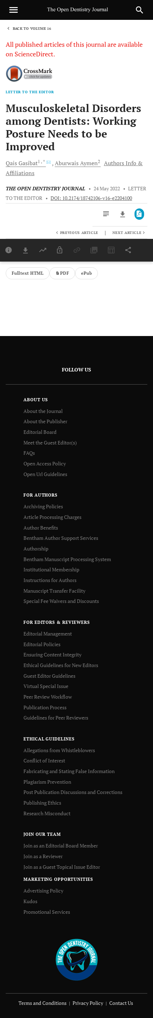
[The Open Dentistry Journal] (76, 959)
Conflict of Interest (44, 760)
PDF (64, 273)
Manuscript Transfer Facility (54, 590)
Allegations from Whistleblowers (59, 750)
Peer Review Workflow (47, 696)
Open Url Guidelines (45, 474)
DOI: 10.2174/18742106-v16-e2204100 (91, 198)
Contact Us (121, 1003)
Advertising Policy (43, 890)
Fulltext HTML (27, 273)
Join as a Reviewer (43, 856)
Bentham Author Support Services (60, 538)
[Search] (139, 10)
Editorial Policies (41, 644)
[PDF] (139, 214)
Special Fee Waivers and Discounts (61, 601)
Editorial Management (47, 633)
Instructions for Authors (49, 580)
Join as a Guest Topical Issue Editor (61, 866)
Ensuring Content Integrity (52, 654)
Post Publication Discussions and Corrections (72, 792)
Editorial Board (40, 432)
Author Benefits (40, 527)
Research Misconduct (46, 813)
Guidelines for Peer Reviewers (55, 717)
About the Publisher (45, 421)
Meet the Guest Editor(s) (50, 442)
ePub (86, 273)
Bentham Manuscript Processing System (67, 559)
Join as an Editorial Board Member (60, 845)
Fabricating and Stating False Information (69, 771)
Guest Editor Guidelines (49, 675)
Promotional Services (46, 911)
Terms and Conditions (43, 1003)
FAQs (29, 452)
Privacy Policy (88, 1003)
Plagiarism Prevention (47, 781)
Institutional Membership (51, 569)
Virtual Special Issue (45, 686)
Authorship (35, 548)
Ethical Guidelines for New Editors (60, 665)
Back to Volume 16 (32, 28)
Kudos (30, 901)
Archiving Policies (43, 506)
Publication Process (45, 707)
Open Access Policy (44, 463)
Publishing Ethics (42, 802)
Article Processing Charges (52, 517)
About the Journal (43, 411)
